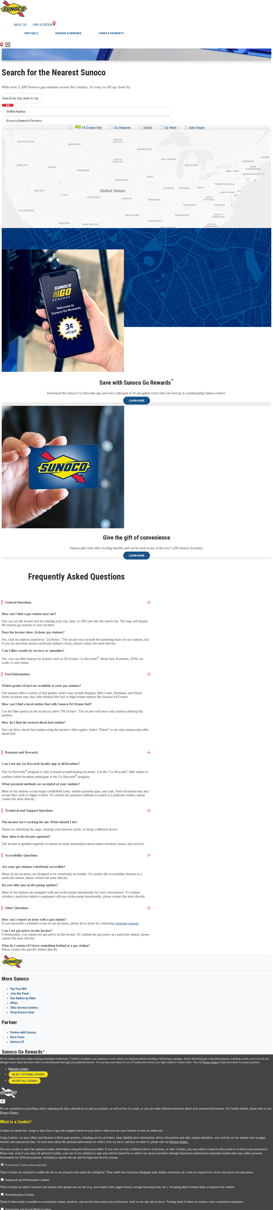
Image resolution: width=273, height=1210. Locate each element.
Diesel (147, 128)
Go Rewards (123, 128)
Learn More (136, 400)
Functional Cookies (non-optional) (26, 1165)
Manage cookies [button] (19, 1069)
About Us (20, 25)
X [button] (3, 1101)
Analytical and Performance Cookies (27, 1180)
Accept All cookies (24, 1080)
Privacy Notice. (9, 1112)
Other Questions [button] (16, 908)
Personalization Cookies (19, 1194)
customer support (126, 923)
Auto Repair (197, 128)
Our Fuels (31, 33)
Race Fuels (17, 1037)
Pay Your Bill (18, 989)
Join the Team (19, 993)
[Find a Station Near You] (1, 46)
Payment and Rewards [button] (21, 752)
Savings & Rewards (68, 33)
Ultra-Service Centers (24, 1007)
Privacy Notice (210, 1062)
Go (7, 105)
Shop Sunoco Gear (22, 1012)
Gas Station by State (23, 998)
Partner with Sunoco (23, 1032)
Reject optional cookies (28, 1074)
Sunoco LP (17, 1042)
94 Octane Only (91, 128)
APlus (14, 1003)
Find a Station (42, 25)
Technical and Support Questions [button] (29, 810)
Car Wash (170, 128)
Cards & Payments (111, 33)
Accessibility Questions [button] (21, 855)
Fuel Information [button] (17, 674)
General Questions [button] (18, 602)
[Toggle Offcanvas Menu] (7, 45)
